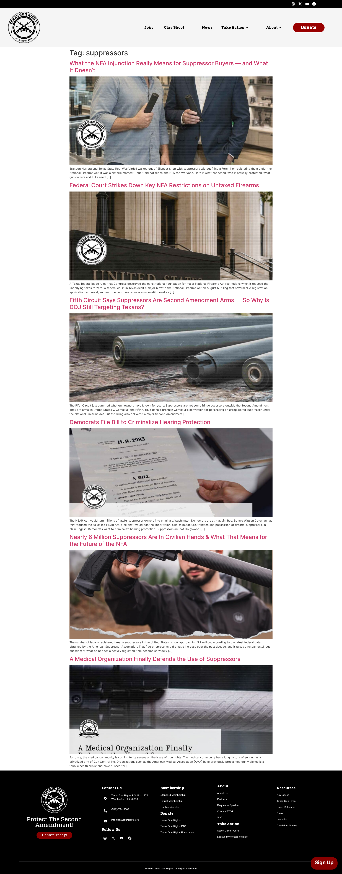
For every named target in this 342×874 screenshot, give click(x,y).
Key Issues (283, 794)
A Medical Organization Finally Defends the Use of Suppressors (154, 658)
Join (148, 27)
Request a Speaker (228, 805)
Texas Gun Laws (286, 800)
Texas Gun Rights (170, 820)
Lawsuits (282, 819)
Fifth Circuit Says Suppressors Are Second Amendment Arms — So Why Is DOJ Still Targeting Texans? (169, 303)
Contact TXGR (225, 811)
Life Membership (169, 807)
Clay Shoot (174, 27)
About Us (222, 793)
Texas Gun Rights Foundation (177, 832)
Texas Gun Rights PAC (173, 826)
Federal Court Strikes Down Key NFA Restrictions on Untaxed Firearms (164, 185)
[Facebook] (314, 4)
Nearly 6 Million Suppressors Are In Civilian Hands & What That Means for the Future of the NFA (168, 540)
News (207, 27)
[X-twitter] (300, 4)
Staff (219, 817)
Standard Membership (173, 794)
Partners (222, 799)
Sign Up (324, 862)
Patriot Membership (171, 800)
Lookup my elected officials (232, 836)
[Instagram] (293, 4)
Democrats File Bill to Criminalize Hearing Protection (139, 422)
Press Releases (285, 807)
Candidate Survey (287, 825)
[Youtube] (307, 4)
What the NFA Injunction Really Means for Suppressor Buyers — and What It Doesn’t (168, 66)
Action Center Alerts (228, 830)
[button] (240, 27)
